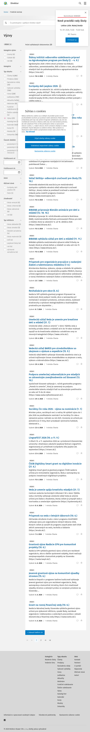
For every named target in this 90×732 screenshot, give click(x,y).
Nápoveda (78, 669)
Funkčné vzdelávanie (65, 685)
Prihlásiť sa (72, 40)
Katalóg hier (61, 694)
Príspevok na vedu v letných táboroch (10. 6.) (53, 515)
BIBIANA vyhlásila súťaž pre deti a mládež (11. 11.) (55, 238)
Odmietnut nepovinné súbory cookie (45, 146)
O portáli (77, 666)
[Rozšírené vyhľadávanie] (5, 23)
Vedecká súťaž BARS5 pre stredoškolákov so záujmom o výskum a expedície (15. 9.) (52, 350)
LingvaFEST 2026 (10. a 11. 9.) (44, 437)
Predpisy (60, 663)
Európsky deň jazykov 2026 (43, 86)
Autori (76, 675)
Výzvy (59, 691)
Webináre (61, 681)
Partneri (77, 663)
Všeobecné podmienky (47, 715)
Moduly (60, 703)
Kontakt (77, 660)
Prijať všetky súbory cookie (45, 138)
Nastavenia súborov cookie (45, 151)
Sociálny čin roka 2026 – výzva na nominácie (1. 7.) (55, 409)
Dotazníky (61, 706)
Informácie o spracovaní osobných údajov (19, 715)
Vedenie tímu (50, 663)
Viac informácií (30, 132)
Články (59, 660)
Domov (6, 12)
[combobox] (45, 23)
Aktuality (60, 678)
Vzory (59, 672)
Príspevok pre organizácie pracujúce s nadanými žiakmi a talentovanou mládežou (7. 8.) (55, 263)
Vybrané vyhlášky (63, 669)
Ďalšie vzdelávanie (64, 688)
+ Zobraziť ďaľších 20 (35, 633)
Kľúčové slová (79, 672)
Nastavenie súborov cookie (69, 715)
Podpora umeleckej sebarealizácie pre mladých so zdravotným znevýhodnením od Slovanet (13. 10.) (54, 377)
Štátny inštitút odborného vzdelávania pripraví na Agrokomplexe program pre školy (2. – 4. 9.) (54, 59)
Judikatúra (61, 675)
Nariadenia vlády (63, 666)
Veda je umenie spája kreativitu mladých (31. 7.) (54, 489)
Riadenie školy (50, 660)
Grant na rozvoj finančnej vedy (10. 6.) (49, 605)
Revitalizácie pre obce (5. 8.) (44, 290)
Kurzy (59, 700)
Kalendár (60, 697)
